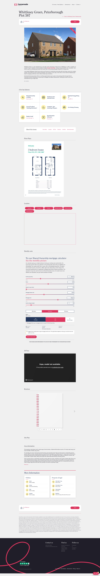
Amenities (29, 208)
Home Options (60, 4)
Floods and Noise (68, 208)
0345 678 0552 (48, 545)
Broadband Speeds (58, 208)
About (73, 4)
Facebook (74, 545)
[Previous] (37, 45)
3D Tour (54, 129)
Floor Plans (45, 129)
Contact (78, 4)
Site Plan (64, 129)
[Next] (63, 45)
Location (50, 129)
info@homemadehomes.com (51, 546)
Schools (48, 208)
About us (78, 568)
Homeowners (67, 4)
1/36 (39, 429)
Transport (39, 208)
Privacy (74, 568)
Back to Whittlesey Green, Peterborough (72, 16)
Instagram (74, 547)
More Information (70, 129)
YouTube (73, 549)
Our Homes (57, 568)
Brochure (59, 129)
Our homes (54, 4)
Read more (26, 464)
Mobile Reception (29, 211)
